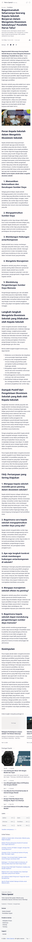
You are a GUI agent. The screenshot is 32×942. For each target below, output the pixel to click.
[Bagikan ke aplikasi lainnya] (16, 45)
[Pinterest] (10, 904)
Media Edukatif (6, 911)
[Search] (29, 2)
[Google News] (16, 904)
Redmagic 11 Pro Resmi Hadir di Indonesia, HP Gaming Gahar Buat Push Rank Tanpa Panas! (14, 862)
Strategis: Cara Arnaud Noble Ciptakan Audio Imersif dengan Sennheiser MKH (14, 858)
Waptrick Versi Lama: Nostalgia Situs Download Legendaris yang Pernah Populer (15, 872)
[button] (27, 2)
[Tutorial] (12, 768)
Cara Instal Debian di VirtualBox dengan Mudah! (16, 807)
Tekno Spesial (8, 2)
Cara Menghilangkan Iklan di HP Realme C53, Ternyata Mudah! (16, 784)
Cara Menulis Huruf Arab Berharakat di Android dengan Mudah (16, 791)
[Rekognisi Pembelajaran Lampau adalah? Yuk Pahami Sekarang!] (14, 723)
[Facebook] (4, 904)
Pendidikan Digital (7, 913)
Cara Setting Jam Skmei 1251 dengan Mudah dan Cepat (15, 771)
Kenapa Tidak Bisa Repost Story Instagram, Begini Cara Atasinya (14, 799)
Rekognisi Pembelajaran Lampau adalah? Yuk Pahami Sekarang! (12, 732)
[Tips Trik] (12, 804)
